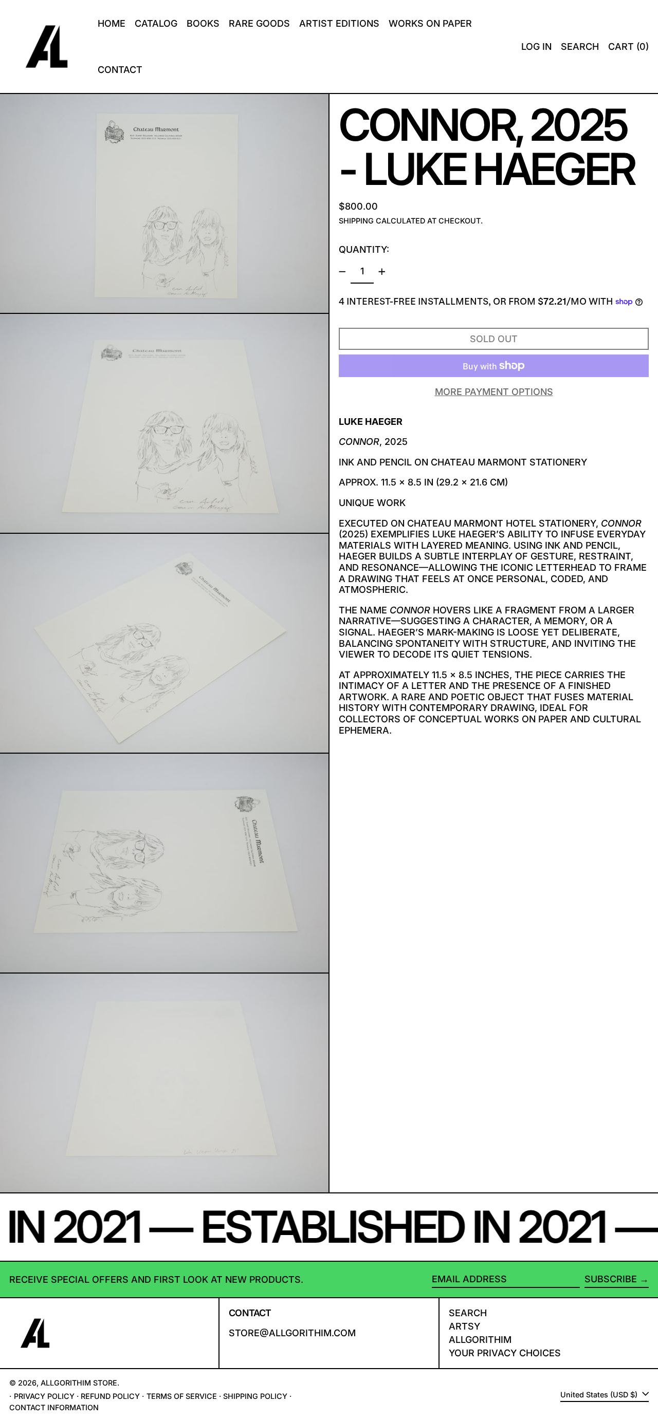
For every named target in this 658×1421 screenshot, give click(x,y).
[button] (580, 46)
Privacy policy (44, 1396)
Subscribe (610, 1279)
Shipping (356, 220)
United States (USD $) (599, 1394)
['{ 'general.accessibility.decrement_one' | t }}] (342, 272)
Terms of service (182, 1396)
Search (468, 1312)
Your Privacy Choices (505, 1353)
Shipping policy (255, 1396)
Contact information (54, 1407)
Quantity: (364, 249)
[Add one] (382, 272)
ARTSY (464, 1326)
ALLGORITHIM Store (79, 1382)
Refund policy (110, 1396)
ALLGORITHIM (480, 1339)
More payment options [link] (494, 391)
